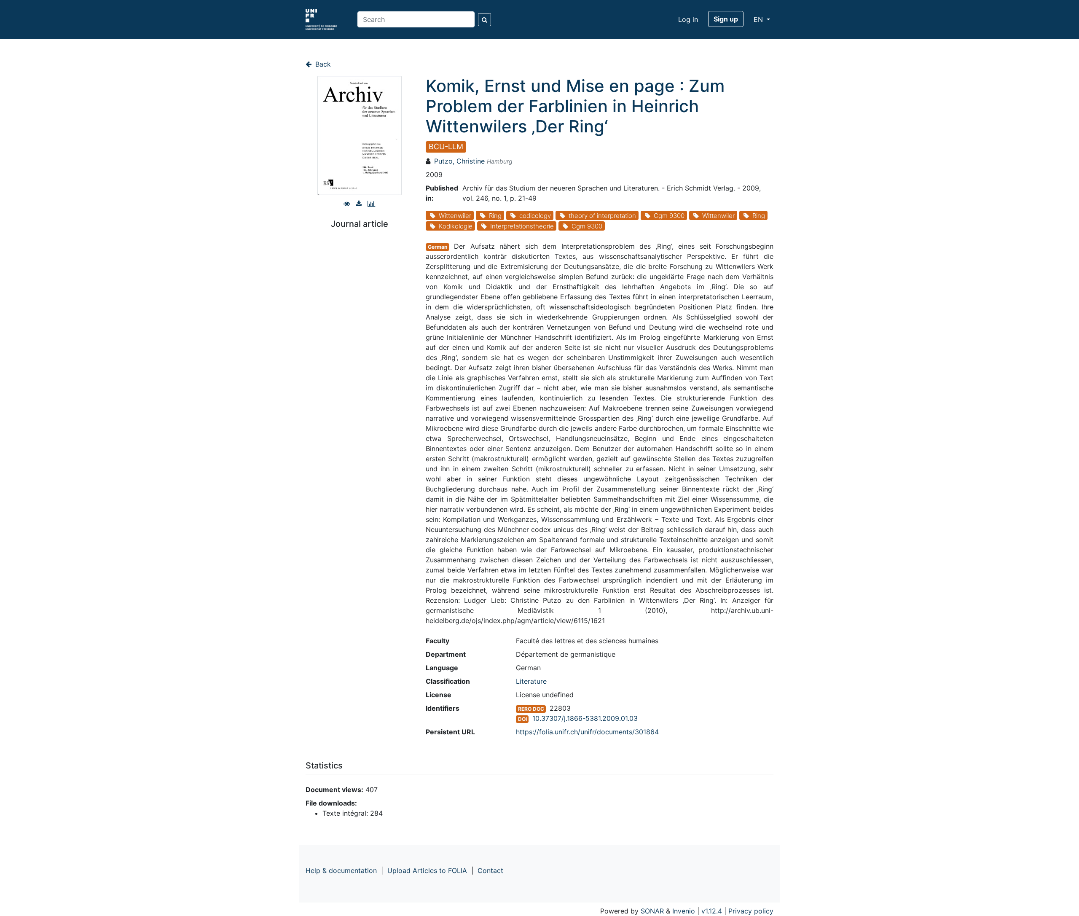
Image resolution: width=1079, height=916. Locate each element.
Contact (490, 870)
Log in (688, 19)
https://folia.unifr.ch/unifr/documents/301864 (587, 732)
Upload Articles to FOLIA (427, 870)
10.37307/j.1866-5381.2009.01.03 (585, 718)
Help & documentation (341, 870)
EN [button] (759, 19)
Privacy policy (750, 911)
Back (322, 64)
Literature (531, 681)
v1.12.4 (711, 911)
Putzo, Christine (459, 161)
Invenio (683, 911)
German (437, 247)
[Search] (484, 19)
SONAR (652, 911)
